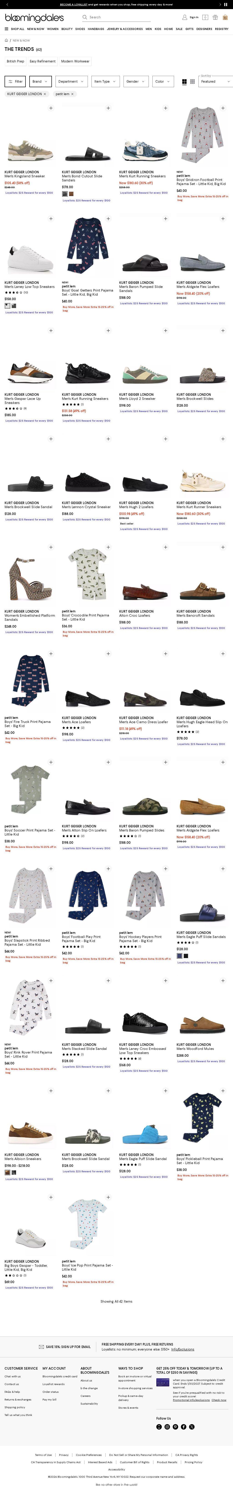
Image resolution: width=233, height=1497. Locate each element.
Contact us (12, 1384)
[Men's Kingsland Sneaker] (30, 135)
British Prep (15, 61)
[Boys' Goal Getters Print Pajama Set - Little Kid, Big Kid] (88, 245)
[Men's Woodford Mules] (202, 1007)
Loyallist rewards (54, 1384)
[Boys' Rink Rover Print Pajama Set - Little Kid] (30, 1007)
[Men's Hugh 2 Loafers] (145, 465)
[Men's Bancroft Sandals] (202, 574)
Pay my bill (49, 1399)
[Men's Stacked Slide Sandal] (88, 1007)
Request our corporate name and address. (157, 1477)
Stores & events (128, 1408)
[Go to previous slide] (7, 4)
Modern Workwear (75, 61)
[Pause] (225, 4)
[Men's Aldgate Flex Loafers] (202, 245)
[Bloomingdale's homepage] (7, 41)
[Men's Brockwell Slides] (202, 357)
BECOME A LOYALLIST (74, 4)
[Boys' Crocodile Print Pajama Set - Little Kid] (88, 574)
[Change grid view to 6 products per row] (192, 81)
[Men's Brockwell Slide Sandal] (30, 465)
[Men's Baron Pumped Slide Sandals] (145, 245)
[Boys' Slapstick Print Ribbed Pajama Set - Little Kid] (30, 896)
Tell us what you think (18, 1415)
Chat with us (13, 1376)
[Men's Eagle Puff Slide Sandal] (145, 1118)
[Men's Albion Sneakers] (30, 1118)
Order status (51, 1392)
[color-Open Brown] (7, 1173)
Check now (219, 1400)
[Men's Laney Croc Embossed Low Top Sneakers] (145, 1007)
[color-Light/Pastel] (71, 194)
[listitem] (116, 4)
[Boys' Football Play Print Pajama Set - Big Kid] (88, 896)
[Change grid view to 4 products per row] (184, 82)
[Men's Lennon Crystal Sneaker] (88, 465)
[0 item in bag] (225, 17)
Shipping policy (15, 1407)
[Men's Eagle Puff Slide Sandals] (202, 896)
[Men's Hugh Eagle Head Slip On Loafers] (202, 680)
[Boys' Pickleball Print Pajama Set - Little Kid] (202, 1118)
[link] (30, 182)
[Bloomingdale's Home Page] (34, 18)
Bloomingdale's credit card (60, 1376)
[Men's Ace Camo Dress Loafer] (145, 680)
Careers (86, 1396)
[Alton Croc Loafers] (145, 574)
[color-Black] (14, 306)
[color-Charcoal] (65, 194)
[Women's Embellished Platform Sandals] (30, 574)
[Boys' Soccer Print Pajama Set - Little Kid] (30, 789)
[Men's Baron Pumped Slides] (145, 789)
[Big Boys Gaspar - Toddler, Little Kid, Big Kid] (30, 1224)
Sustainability (89, 1403)
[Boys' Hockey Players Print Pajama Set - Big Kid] (145, 896)
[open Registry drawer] (215, 17)
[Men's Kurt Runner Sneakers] (202, 465)
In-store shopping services (135, 1388)
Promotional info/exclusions (191, 1400)
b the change (89, 1388)
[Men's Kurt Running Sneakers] (145, 135)
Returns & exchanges (18, 1399)
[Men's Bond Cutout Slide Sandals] (88, 135)
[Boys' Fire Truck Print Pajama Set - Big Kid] (30, 680)
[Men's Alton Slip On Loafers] (88, 789)
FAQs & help (12, 1392)
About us (86, 1380)
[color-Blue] (179, 956)
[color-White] (7, 306)
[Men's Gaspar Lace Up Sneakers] (30, 357)
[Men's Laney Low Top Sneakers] (30, 245)
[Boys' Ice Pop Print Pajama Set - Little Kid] (88, 1224)
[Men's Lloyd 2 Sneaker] (145, 357)
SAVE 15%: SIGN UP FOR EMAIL (68, 1347)
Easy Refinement (43, 61)
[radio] (65, 194)
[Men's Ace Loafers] (88, 680)
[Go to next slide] (220, 4)
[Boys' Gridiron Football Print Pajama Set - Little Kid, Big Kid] (202, 135)
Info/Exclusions (182, 1349)
